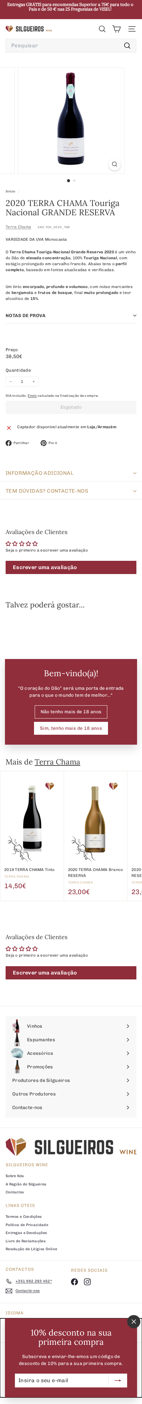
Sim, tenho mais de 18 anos (71, 728)
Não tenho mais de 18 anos (71, 712)
